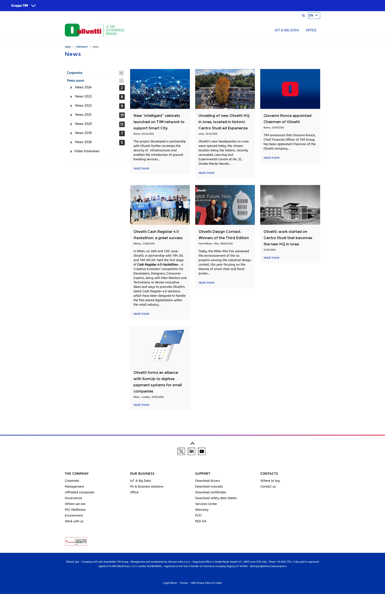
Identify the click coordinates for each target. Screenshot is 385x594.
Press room (75, 81)
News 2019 (83, 133)
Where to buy (270, 481)
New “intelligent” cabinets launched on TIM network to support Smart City (158, 122)
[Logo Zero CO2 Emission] (76, 541)
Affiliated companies (79, 492)
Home (68, 47)
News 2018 (83, 142)
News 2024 (83, 87)
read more (141, 168)
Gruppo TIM (19, 6)
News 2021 (83, 115)
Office (311, 30)
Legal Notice (170, 582)
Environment (74, 515)
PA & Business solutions (146, 486)
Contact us (268, 486)
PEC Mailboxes (75, 510)
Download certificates (210, 492)
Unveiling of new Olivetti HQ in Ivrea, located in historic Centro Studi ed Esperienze (224, 122)
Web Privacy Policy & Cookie (206, 582)
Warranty (202, 510)
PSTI (198, 515)
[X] (181, 451)
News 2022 (83, 106)
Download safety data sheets (216, 498)
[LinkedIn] (191, 451)
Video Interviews (87, 151)
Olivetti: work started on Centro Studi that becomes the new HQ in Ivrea (288, 238)
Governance (73, 498)
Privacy (184, 582)
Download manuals (209, 486)
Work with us (74, 521)
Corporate (82, 47)
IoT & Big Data (287, 30)
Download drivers (207, 481)
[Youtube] (201, 451)
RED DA (201, 521)
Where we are (75, 504)
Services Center (206, 504)
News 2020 (83, 124)
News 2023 (83, 96)
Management (74, 486)
